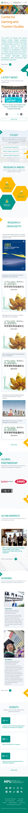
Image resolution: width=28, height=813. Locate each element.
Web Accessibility (13, 802)
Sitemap (4, 802)
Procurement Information (10, 799)
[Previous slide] (7, 114)
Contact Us (20, 799)
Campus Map (20, 800)
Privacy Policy (22, 802)
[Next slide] (21, 114)
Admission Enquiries (9, 800)
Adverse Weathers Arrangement (14, 804)
